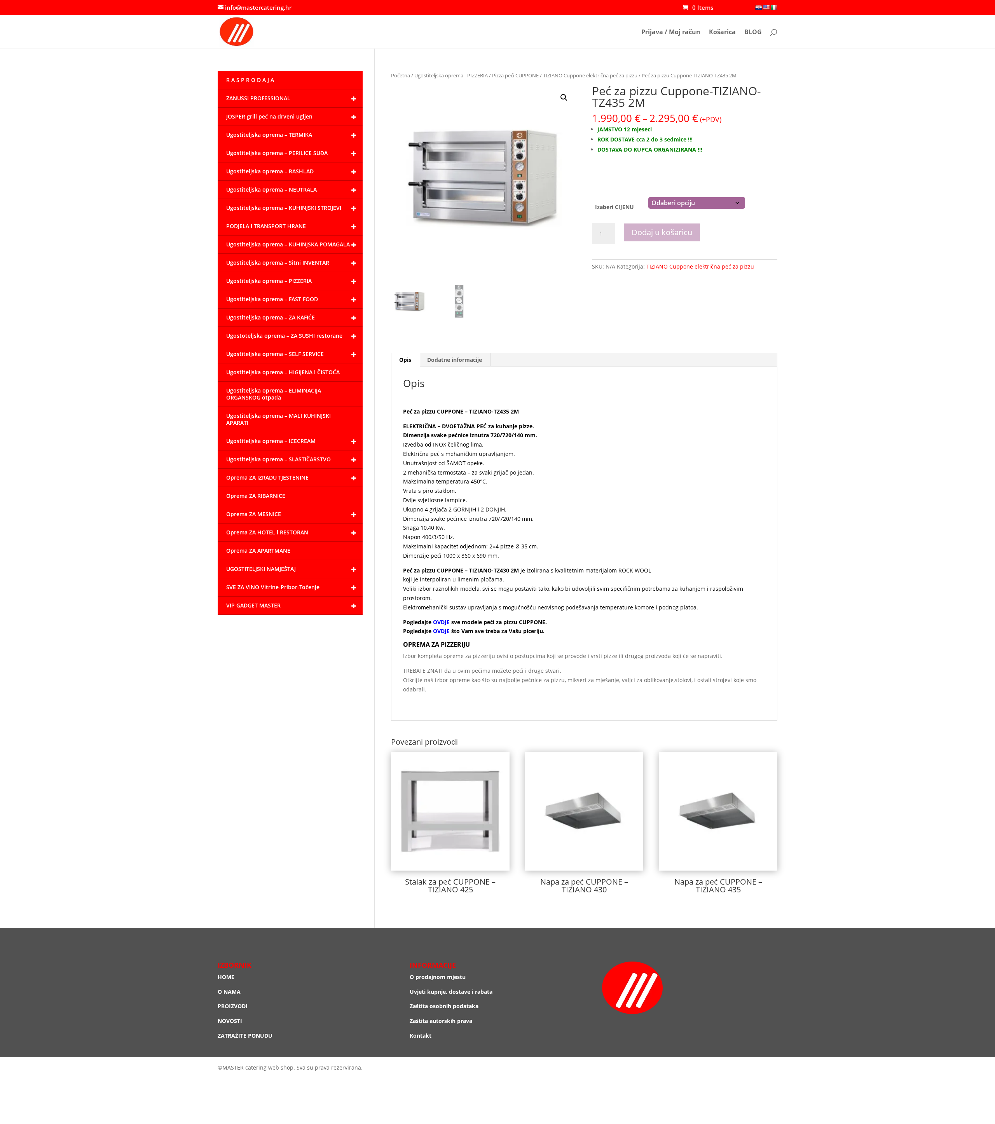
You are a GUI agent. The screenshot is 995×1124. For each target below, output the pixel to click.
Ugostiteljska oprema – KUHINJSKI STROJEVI (283, 207)
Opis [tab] (405, 359)
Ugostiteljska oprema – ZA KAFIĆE (270, 317)
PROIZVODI (233, 1006)
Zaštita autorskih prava (441, 1021)
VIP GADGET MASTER (253, 605)
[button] (564, 98)
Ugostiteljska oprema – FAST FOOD (272, 299)
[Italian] (773, 7)
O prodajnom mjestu (438, 977)
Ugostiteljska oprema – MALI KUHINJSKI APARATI (278, 419)
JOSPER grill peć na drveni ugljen (269, 116)
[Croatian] (758, 7)
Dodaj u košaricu (662, 232)
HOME (226, 977)
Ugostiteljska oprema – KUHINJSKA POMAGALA (288, 244)
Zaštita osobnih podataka (444, 1006)
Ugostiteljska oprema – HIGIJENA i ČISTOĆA (283, 372)
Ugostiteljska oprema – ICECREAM (271, 441)
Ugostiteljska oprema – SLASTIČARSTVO (278, 459)
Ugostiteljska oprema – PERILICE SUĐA (277, 153)
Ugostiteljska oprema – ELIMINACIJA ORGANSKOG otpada (273, 394)
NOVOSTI (230, 1021)
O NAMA (229, 991)
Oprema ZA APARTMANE (258, 550)
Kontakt (420, 1035)
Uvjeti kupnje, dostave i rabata (451, 991)
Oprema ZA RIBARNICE (255, 495)
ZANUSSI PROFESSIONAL (258, 98)
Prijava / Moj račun (670, 32)
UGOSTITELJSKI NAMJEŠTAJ (261, 568)
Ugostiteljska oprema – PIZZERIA (269, 280)
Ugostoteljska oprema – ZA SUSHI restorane (284, 335)
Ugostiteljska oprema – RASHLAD (270, 171)
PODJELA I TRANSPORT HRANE (266, 226)
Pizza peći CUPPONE (515, 75)
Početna (400, 75)
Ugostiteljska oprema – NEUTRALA (271, 189)
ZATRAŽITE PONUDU (245, 1035)
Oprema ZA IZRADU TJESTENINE (267, 477)
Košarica (722, 32)
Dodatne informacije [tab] (454, 359)
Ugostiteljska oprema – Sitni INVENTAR (277, 262)
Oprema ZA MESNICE (253, 514)
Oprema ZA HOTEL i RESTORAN (267, 532)
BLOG (753, 32)
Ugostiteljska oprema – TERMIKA (269, 134)
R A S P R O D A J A (250, 80)
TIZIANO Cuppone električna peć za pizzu (590, 75)
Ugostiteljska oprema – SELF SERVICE (275, 354)
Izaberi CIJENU (614, 207)
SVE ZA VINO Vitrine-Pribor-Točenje (272, 587)
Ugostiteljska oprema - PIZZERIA (451, 75)
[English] (766, 7)
